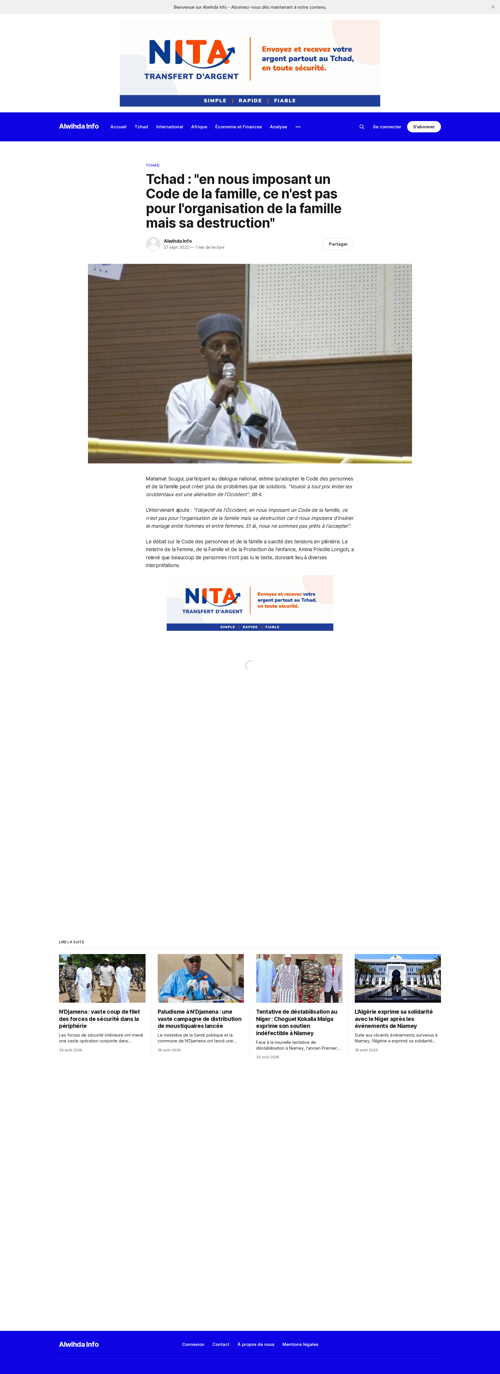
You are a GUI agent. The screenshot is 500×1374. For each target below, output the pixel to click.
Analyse (278, 126)
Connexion (193, 1344)
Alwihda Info (79, 126)
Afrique (199, 126)
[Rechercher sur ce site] (362, 126)
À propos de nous (256, 1344)
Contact (220, 1344)
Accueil (118, 126)
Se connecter (387, 126)
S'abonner (424, 126)
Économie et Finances (238, 126)
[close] (493, 7)
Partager (338, 244)
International (169, 126)
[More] (298, 126)
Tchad (141, 126)
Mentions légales (300, 1344)
